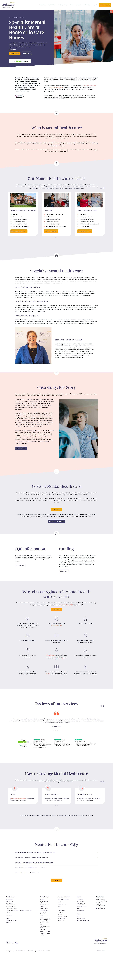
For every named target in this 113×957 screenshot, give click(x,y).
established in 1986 (56, 625)
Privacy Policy (9, 951)
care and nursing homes (56, 87)
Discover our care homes (18, 231)
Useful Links (61, 910)
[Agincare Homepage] (8, 5)
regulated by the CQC (66, 605)
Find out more (63, 571)
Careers (72, 5)
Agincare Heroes (61, 918)
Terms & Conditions (21, 951)
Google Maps (101, 908)
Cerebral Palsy (44, 908)
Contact (78, 5)
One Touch (60, 912)
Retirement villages (11, 908)
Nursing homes (10, 905)
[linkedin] (17, 942)
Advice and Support (63, 897)
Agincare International (83, 920)
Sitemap (48, 951)
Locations (60, 5)
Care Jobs (8, 922)
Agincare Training (62, 916)
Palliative (42, 929)
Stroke (42, 935)
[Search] (96, 5)
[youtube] (14, 942)
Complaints (41, 951)
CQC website (19, 565)
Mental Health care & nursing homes (22, 210)
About (66, 5)
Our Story (80, 899)
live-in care (86, 85)
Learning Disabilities (45, 919)
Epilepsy (42, 914)
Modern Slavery (32, 951)
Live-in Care (9, 903)
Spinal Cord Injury (45, 933)
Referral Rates (81, 918)
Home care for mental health (87, 210)
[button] (111, 11)
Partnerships (87, 5)
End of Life (43, 912)
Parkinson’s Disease (45, 931)
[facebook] (10, 942)
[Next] (103, 188)
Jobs (78, 914)
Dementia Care (44, 910)
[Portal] (94, 5)
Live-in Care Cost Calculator (56, 521)
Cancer (42, 906)
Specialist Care (52, 5)
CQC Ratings (80, 910)
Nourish (59, 914)
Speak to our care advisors (18, 798)
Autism (42, 899)
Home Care (9, 899)
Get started (26, 53)
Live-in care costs (61, 903)
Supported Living (10, 906)
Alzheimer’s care (44, 904)
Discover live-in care (50, 231)
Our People (80, 901)
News (78, 908)
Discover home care (83, 231)
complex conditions (59, 659)
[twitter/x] (12, 942)
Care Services (42, 5)
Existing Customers (11, 920)
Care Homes (9, 901)
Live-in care (48, 210)
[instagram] (7, 942)
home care (93, 85)
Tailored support (50, 655)
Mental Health (44, 921)
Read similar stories (20, 448)
